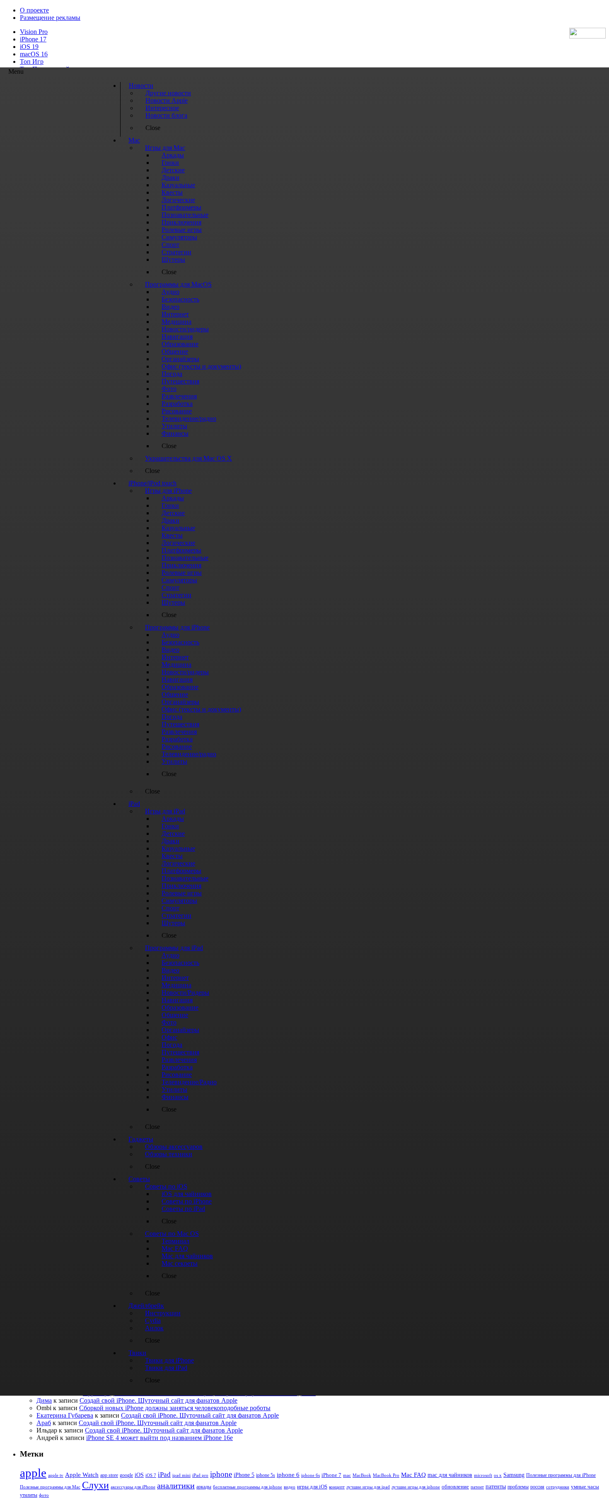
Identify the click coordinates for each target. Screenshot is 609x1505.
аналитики (176, 1485)
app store (109, 1475)
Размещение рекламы (50, 17)
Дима (44, 1400)
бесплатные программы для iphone (247, 1486)
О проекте (34, 10)
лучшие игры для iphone (416, 1486)
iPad (164, 1474)
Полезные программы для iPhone (561, 1475)
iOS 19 (29, 46)
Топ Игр (32, 61)
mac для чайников (450, 1475)
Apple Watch (82, 1474)
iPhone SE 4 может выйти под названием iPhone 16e (159, 1437)
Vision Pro (34, 31)
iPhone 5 (244, 1475)
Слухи (95, 1485)
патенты (496, 1486)
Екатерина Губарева (64, 1415)
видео (289, 1486)
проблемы (518, 1487)
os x (498, 1475)
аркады (203, 1487)
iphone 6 (288, 1474)
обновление (455, 1487)
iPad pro (200, 1475)
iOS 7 (150, 1475)
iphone (221, 1474)
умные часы (585, 1487)
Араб (43, 1422)
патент (477, 1486)
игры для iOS (312, 1486)
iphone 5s (265, 1475)
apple (33, 1472)
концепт (337, 1487)
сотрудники (557, 1486)
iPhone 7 (331, 1475)
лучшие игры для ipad (368, 1486)
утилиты (28, 1495)
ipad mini (181, 1475)
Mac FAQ (413, 1474)
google (126, 1475)
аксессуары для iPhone (133, 1486)
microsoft (483, 1475)
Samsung (513, 1475)
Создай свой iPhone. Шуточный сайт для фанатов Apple (158, 1400)
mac (347, 1475)
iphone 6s (310, 1475)
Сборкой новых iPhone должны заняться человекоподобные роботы (175, 1407)
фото (44, 1495)
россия (537, 1487)
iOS (139, 1474)
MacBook (362, 1475)
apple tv (55, 1475)
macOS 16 (34, 54)
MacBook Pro (386, 1475)
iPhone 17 (33, 39)
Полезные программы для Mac (50, 1486)
